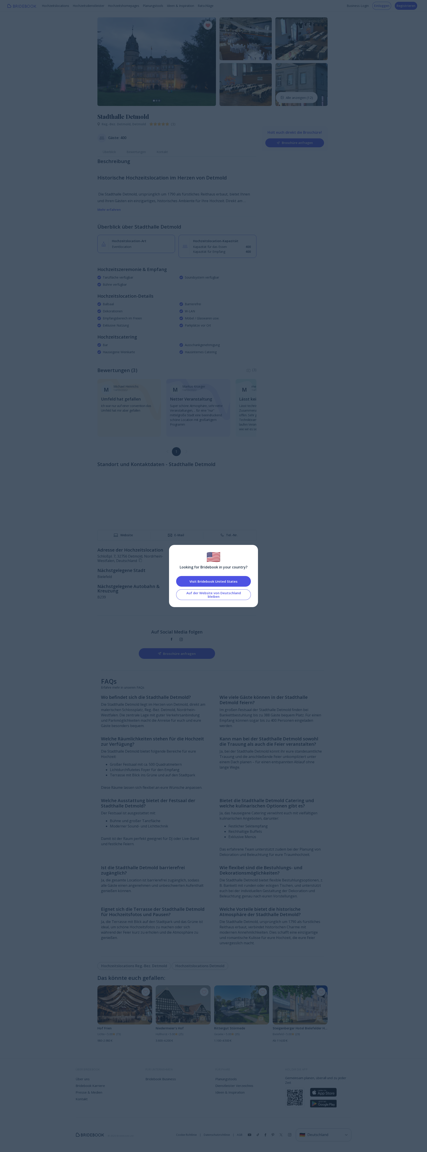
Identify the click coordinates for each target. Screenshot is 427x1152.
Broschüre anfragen (297, 143)
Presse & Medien (89, 1092)
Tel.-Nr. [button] (232, 535)
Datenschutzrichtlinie (217, 1135)
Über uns (83, 1079)
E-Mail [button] (179, 535)
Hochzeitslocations (55, 6)
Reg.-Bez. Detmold (117, 124)
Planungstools (153, 6)
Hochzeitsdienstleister (88, 6)
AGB (239, 1135)
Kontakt (162, 152)
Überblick (109, 152)
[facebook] (171, 639)
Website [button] (126, 535)
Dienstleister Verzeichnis (234, 1085)
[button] (105, 61)
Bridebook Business (160, 1079)
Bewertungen (136, 152)
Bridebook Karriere (90, 1085)
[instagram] (181, 639)
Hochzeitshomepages (123, 6)
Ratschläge (206, 6)
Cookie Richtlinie (186, 1135)
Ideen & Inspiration (180, 6)
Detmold (139, 124)
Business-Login (358, 6)
